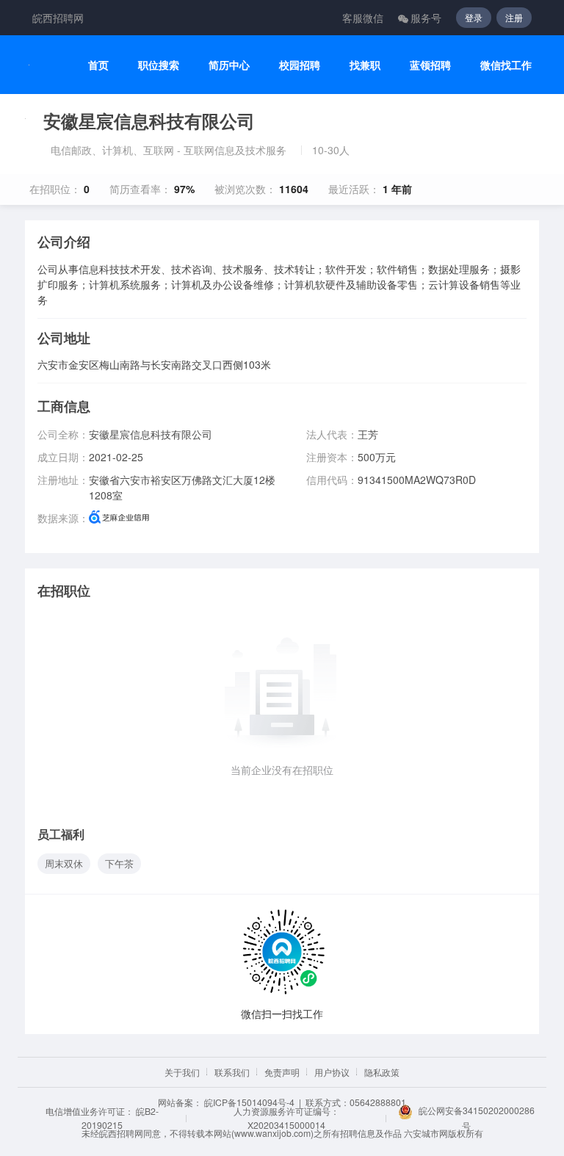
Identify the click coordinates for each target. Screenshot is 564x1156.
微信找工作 (506, 65)
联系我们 (232, 1072)
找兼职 (365, 65)
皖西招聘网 (58, 17)
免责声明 (282, 1072)
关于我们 (182, 1072)
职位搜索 (158, 65)
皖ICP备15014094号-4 (249, 1102)
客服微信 (362, 17)
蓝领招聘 (430, 65)
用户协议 (332, 1072)
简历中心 (229, 65)
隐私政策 (382, 1072)
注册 (514, 17)
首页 (98, 65)
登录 (473, 17)
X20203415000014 (286, 1125)
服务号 (426, 17)
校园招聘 (299, 65)
